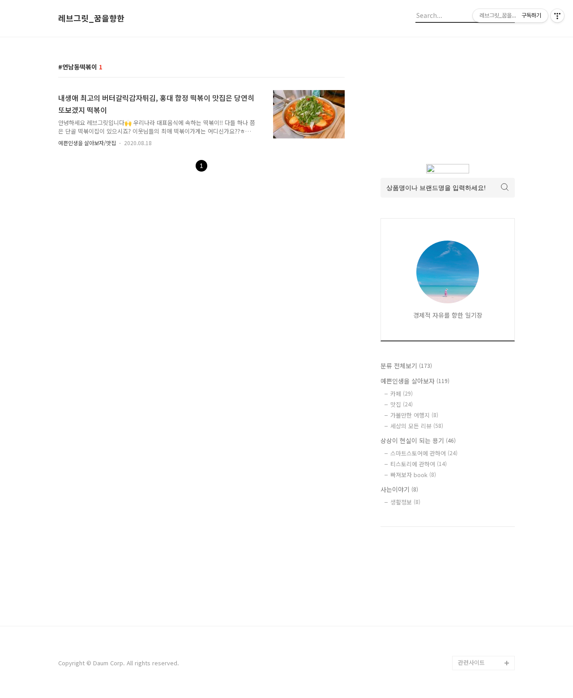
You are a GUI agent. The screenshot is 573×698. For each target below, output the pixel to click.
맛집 (401, 404)
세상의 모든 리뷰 (416, 426)
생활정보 (405, 502)
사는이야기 (399, 489)
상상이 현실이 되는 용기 (418, 440)
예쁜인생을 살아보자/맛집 (87, 142)
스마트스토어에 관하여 (424, 453)
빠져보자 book (413, 474)
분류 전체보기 (406, 365)
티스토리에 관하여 (418, 464)
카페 (401, 393)
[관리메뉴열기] (557, 15)
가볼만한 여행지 (414, 415)
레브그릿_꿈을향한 (91, 18)
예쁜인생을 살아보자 (415, 380)
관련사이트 (471, 662)
